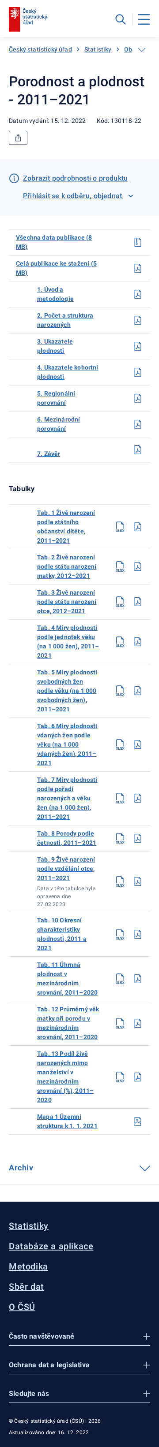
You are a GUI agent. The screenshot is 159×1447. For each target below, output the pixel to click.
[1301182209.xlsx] (120, 881)
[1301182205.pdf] (138, 690)
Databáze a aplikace (51, 1246)
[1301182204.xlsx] (120, 642)
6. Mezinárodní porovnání (58, 424)
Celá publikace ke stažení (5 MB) (56, 268)
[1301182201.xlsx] (120, 527)
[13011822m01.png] (138, 1121)
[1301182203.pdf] (138, 602)
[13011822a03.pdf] (138, 346)
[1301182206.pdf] (138, 744)
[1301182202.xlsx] (120, 566)
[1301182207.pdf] (138, 798)
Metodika (28, 1266)
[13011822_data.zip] (138, 242)
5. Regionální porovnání (56, 398)
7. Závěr (48, 453)
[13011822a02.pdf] (138, 320)
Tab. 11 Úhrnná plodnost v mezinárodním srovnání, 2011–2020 (67, 978)
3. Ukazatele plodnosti (55, 346)
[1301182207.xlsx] (120, 798)
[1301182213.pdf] (138, 1077)
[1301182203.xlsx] (120, 602)
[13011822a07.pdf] (138, 450)
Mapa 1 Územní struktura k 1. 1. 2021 (67, 1121)
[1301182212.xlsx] (120, 1023)
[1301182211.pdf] (138, 979)
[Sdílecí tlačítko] (18, 138)
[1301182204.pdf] (138, 642)
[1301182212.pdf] (138, 1023)
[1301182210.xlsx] (120, 934)
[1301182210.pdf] (138, 934)
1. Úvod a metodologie (55, 294)
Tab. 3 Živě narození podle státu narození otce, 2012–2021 (67, 601)
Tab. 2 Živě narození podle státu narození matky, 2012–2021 (67, 566)
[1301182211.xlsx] (120, 979)
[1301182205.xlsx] (120, 690)
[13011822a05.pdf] (138, 398)
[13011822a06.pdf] (138, 424)
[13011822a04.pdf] (138, 372)
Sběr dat (26, 1286)
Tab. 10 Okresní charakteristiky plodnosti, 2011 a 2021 (62, 934)
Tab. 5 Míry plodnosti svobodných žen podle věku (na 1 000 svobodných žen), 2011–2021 (67, 691)
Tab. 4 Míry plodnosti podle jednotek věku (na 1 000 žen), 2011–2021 (68, 641)
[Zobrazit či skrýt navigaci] (141, 49)
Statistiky (98, 49)
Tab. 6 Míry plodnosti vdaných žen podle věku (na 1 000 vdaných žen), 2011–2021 (67, 744)
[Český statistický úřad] (28, 19)
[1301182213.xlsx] (120, 1077)
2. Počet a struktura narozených (65, 320)
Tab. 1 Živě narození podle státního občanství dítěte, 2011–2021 (66, 526)
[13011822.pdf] (138, 268)
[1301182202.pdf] (138, 566)
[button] (79, 1337)
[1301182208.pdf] (138, 838)
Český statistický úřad (40, 49)
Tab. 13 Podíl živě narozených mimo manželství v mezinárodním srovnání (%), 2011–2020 (65, 1076)
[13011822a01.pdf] (138, 294)
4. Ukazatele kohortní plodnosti (67, 372)
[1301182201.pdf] (138, 527)
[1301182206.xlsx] (120, 744)
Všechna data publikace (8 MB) (54, 242)
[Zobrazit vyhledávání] (120, 19)
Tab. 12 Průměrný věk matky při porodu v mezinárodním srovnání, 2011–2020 (68, 1023)
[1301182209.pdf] (138, 881)
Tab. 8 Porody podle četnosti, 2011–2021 (66, 838)
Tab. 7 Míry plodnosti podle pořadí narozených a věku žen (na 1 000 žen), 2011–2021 (67, 798)
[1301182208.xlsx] (120, 838)
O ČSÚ (22, 1307)
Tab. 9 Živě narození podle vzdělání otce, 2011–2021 (66, 868)
